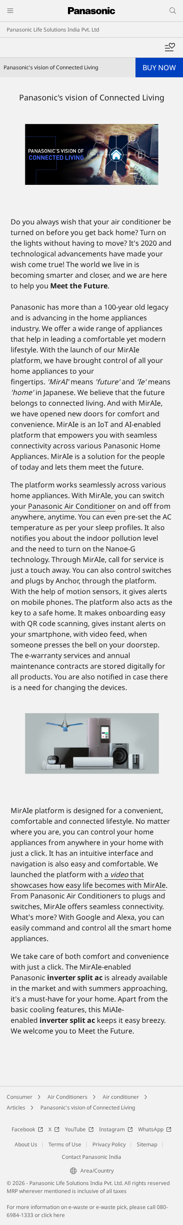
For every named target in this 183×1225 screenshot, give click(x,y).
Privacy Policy (109, 1144)
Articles (16, 1107)
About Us (26, 1144)
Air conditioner (121, 1097)
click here (53, 1215)
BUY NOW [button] (159, 67)
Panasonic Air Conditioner (71, 506)
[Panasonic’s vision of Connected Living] (91, 155)
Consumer (19, 1097)
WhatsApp (150, 1129)
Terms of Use (64, 1144)
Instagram (112, 1129)
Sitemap (147, 1144)
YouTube (75, 1129)
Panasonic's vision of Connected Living (87, 1107)
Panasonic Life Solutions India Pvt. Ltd (53, 29)
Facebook (23, 1129)
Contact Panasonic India (91, 1157)
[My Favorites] (169, 47)
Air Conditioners (68, 1097)
